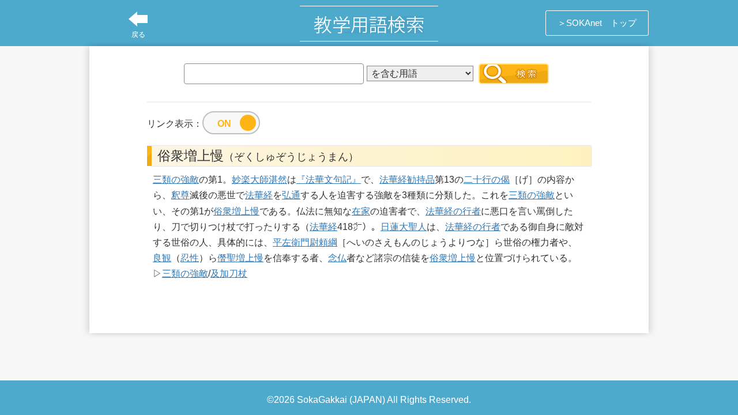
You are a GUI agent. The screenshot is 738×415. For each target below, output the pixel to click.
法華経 (393, 179)
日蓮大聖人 (404, 227)
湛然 (278, 179)
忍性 (189, 258)
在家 (361, 211)
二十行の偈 (487, 179)
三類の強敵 (176, 179)
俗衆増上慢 (236, 211)
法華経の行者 (453, 211)
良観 (162, 258)
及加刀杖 (228, 273)
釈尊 (180, 195)
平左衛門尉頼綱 (305, 242)
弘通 (291, 195)
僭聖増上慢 (240, 258)
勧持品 (421, 179)
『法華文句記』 (328, 179)
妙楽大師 (250, 179)
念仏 (337, 258)
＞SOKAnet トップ (597, 23)
